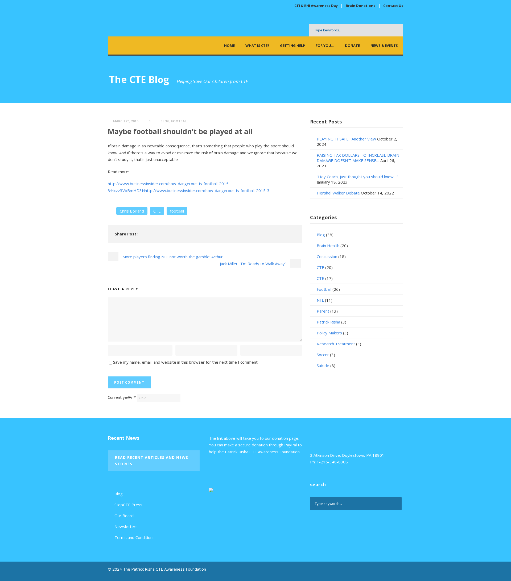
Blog (165, 121)
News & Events (384, 45)
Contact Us (393, 5)
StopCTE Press (128, 504)
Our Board (124, 515)
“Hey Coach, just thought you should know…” (357, 176)
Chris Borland (132, 211)
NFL (320, 300)
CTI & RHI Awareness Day (316, 5)
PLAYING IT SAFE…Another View (346, 139)
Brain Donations (361, 5)
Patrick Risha (328, 322)
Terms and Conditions (134, 537)
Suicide (323, 365)
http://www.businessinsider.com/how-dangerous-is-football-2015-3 (207, 190)
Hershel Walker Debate (338, 193)
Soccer (323, 354)
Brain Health (328, 245)
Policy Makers (329, 332)
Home (229, 45)
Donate (352, 45)
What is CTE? (257, 45)
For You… (325, 45)
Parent (323, 311)
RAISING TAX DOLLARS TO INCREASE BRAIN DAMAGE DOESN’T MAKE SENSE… (358, 157)
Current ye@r (122, 397)
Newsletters (126, 526)
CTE (157, 211)
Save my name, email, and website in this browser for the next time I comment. (185, 362)
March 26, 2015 (125, 121)
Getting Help (292, 45)
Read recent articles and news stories (151, 460)
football (177, 211)
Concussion (327, 256)
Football (179, 121)
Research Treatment (336, 343)
